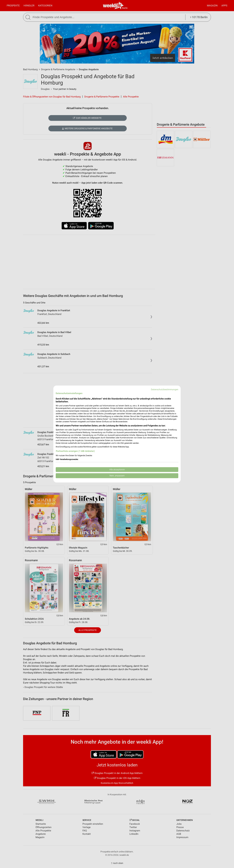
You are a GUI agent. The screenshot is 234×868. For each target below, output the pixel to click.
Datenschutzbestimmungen (164, 389)
